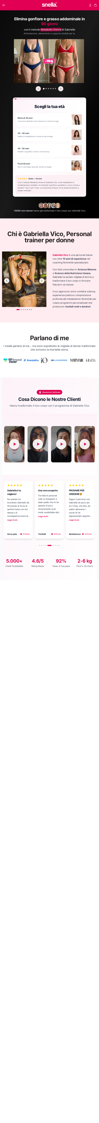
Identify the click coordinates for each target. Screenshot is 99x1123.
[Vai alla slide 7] (55, 545)
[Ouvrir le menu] (3, 5)
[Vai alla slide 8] (57, 545)
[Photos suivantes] (60, 88)
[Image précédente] (6, 280)
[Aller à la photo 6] (55, 88)
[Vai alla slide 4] (45, 545)
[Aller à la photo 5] (53, 88)
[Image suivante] (41, 280)
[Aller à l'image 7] (31, 309)
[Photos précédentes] (38, 88)
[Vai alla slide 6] (52, 545)
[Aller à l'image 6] (29, 309)
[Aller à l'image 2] (21, 309)
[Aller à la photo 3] (48, 88)
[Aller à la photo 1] (43, 89)
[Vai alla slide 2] (41, 545)
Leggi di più (43, 520)
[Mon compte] (90, 5)
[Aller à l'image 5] (27, 309)
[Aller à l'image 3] (23, 309)
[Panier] (95, 5)
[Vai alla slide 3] (43, 545)
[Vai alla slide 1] (39, 545)
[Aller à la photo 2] (46, 88)
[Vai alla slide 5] (47, 545)
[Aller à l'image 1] (18, 309)
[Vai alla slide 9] (59, 545)
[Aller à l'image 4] (25, 309)
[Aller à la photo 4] (50, 88)
